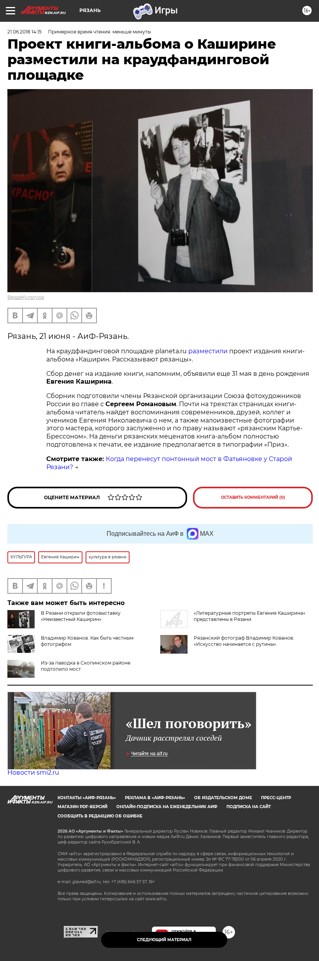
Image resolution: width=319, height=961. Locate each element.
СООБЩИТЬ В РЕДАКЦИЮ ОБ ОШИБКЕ (100, 816)
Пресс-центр (276, 797)
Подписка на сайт (248, 806)
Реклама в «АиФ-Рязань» (155, 797)
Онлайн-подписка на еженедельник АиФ (166, 806)
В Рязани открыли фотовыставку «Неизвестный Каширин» (81, 616)
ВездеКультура (25, 297)
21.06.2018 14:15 (24, 32)
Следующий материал (164, 939)
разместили (208, 351)
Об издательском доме (223, 797)
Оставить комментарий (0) (253, 497)
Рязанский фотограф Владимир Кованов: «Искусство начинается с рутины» (244, 641)
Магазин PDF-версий (82, 806)
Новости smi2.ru (33, 772)
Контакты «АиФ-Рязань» (87, 797)
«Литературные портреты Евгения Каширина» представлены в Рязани (249, 616)
